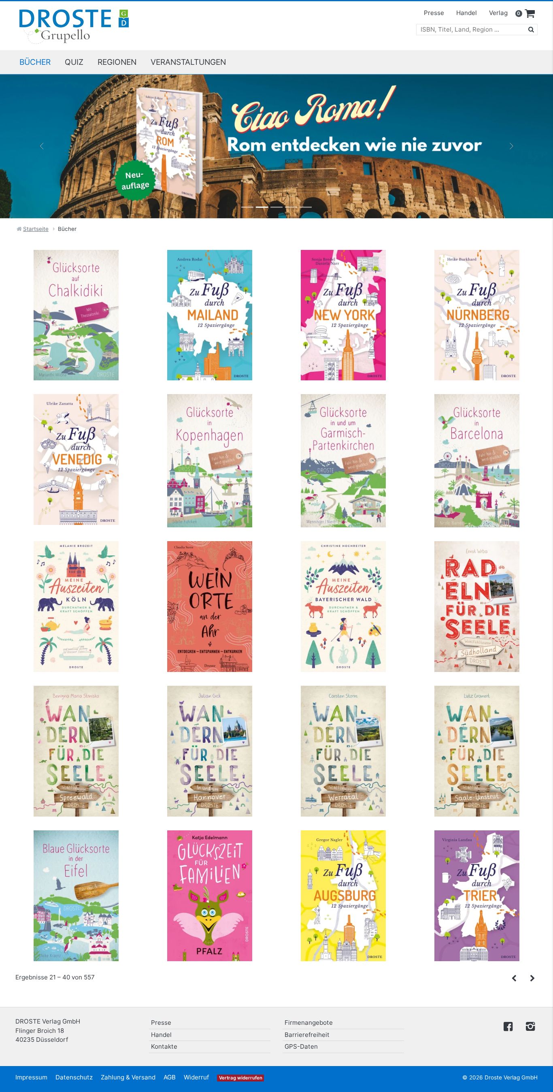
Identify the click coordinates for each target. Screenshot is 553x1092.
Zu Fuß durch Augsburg (343, 851)
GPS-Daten (301, 1046)
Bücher (35, 62)
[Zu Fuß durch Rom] (276, 147)
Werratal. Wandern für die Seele (343, 707)
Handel (466, 13)
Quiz (74, 62)
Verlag (498, 13)
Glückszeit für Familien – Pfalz (210, 851)
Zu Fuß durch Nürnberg (477, 271)
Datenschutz (74, 1077)
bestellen (79, 319)
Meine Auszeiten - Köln (76, 563)
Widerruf (196, 1077)
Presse (434, 13)
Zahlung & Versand (128, 1077)
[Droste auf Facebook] (508, 1026)
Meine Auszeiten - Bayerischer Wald (343, 567)
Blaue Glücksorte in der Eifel (76, 851)
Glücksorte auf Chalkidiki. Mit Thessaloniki (76, 275)
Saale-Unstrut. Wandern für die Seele (477, 711)
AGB (170, 1077)
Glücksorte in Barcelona (477, 416)
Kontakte (164, 1046)
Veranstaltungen (188, 62)
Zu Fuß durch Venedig (76, 416)
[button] (41, 147)
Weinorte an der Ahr (210, 563)
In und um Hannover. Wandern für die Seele (209, 711)
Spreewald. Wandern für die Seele (76, 707)
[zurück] (514, 978)
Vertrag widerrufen (240, 1078)
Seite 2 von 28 (532, 980)
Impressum (31, 1077)
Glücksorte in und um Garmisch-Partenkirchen (343, 420)
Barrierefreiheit (307, 1035)
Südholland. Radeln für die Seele (477, 563)
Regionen (117, 62)
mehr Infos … (80, 303)
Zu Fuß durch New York (343, 271)
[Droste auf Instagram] (529, 1026)
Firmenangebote (309, 1022)
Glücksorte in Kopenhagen (209, 416)
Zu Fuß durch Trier (477, 851)
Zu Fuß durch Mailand (210, 271)
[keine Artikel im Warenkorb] (530, 14)
